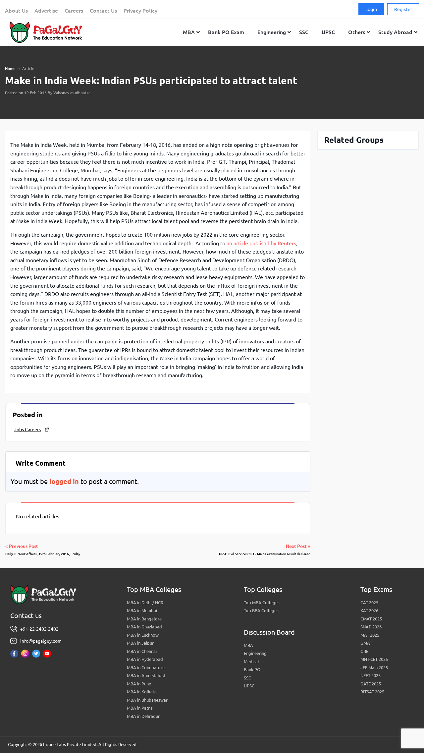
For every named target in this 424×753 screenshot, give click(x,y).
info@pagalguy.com (41, 641)
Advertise (46, 10)
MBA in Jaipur (140, 643)
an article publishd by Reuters (261, 243)
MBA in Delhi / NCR (145, 602)
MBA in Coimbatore (146, 667)
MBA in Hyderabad (145, 659)
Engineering (255, 653)
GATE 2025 (370, 683)
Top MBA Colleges (262, 602)
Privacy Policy (140, 10)
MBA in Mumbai (142, 610)
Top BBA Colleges (261, 610)
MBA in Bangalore (144, 618)
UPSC (249, 685)
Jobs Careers (27, 429)
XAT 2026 (369, 610)
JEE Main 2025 (374, 667)
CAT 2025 (369, 602)
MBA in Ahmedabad (146, 675)
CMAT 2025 (371, 618)
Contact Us (103, 10)
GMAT (366, 643)
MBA (248, 645)
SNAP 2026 (371, 626)
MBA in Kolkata (142, 691)
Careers (74, 10)
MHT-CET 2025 (374, 659)
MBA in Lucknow (143, 635)
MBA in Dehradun (143, 716)
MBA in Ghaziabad (144, 626)
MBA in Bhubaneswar (147, 700)
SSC (247, 677)
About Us (16, 10)
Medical (251, 661)
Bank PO (252, 669)
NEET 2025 (370, 675)
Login (371, 9)
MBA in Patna (140, 708)
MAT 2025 (369, 635)
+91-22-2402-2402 (39, 629)
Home (10, 68)
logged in (64, 481)
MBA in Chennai (142, 651)
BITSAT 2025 (372, 691)
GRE (364, 651)
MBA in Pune (139, 683)
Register (403, 9)
